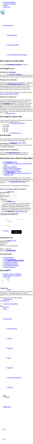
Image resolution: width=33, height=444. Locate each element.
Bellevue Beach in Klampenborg (13, 168)
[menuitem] (18, 2)
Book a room (3, 94)
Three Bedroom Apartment (11, 265)
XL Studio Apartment (9, 259)
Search (16, 232)
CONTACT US (4, 301)
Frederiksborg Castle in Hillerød (12, 171)
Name (4, 192)
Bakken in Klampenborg (10, 162)
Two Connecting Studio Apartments (13, 260)
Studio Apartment (8, 257)
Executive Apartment (9, 267)
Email (4, 196)
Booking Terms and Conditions (12, 274)
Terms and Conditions (10, 4)
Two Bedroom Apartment (11, 264)
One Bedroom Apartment (11, 262)
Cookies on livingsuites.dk (10, 304)
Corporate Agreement (9, 2)
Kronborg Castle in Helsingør (12, 170)
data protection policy (21, 211)
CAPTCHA (3, 199)
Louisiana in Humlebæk (10, 166)
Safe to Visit (7, 7)
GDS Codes (7, 277)
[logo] (3, 14)
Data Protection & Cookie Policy (13, 275)
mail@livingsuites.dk (10, 250)
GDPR (5, 5)
